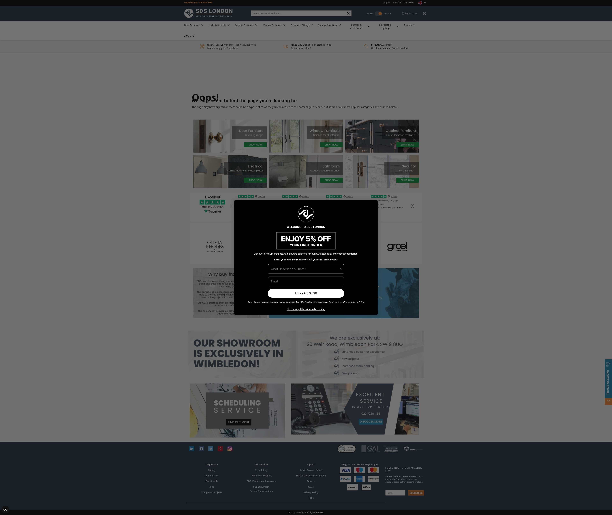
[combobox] (305, 269)
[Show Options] (341, 269)
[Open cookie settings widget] (5, 509)
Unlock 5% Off (306, 293)
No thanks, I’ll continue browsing (306, 309)
